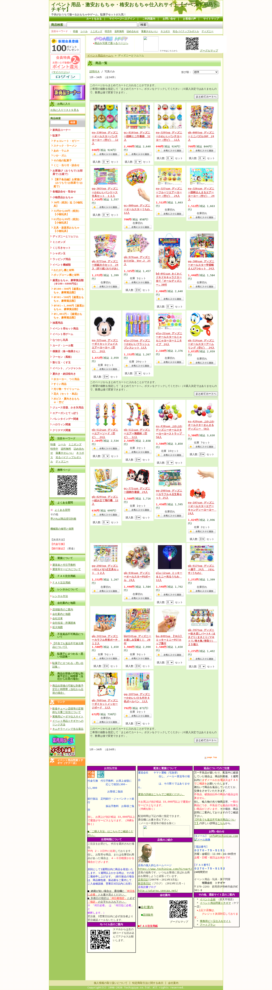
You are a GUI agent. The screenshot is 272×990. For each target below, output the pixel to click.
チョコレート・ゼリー (66, 140)
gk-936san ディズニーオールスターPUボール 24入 (137, 576)
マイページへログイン (122, 18)
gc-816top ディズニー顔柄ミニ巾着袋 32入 (137, 136)
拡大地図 (57, 627)
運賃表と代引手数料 (64, 564)
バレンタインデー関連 (65, 418)
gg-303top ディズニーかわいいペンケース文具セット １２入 (105, 192)
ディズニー (207, 31)
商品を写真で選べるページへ (111, 43)
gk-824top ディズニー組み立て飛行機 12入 (105, 500)
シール (84, 31)
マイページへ (60, 72)
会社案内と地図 (66, 602)
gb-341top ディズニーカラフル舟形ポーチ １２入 (106, 640)
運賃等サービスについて (66, 569)
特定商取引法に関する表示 (147, 982)
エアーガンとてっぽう (65, 413)
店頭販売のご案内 (62, 609)
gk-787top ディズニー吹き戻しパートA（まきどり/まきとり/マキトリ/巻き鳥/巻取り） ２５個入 (202, 637)
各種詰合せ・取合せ (64, 191)
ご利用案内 (148, 18)
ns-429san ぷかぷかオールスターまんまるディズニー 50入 (201, 425)
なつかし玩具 (60, 339)
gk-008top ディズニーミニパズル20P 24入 (201, 136)
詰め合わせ (133, 31)
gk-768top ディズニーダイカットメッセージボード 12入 (105, 704)
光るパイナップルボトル (186, 31)
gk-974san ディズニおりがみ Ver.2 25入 (137, 261)
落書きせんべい (149, 31)
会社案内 (147, 907)
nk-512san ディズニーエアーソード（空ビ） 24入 (105, 433)
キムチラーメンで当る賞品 (67, 728)
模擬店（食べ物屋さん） (67, 351)
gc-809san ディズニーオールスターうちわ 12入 (138, 209)
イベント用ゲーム (63, 334)
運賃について (65, 558)
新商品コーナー (62, 129)
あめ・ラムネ (61, 150)
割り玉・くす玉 (62, 362)
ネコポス (165, 31)
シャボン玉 (59, 253)
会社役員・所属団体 (64, 622)
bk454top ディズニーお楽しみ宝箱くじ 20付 (137, 640)
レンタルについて (67, 589)
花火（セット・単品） (66, 393)
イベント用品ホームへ (100, 55)
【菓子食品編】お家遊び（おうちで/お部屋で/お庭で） (68, 183)
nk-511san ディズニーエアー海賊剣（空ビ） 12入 (137, 433)
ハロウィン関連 (62, 424)
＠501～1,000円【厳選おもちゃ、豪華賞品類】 (69, 307)
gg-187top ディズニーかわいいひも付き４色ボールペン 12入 (137, 698)
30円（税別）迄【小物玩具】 (68, 204)
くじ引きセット (62, 247)
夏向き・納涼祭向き (64, 373)
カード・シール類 (63, 345)
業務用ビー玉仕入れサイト (215, 921)
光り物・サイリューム (66, 388)
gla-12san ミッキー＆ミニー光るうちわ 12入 (169, 576)
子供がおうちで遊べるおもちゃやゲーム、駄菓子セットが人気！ (88, 14)
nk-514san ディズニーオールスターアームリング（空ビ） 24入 (201, 344)
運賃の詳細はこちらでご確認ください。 (161, 794)
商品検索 (57, 24)
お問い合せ (169, 18)
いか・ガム (60, 155)
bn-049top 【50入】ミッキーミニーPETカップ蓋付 (169, 640)
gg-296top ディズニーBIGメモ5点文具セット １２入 (105, 569)
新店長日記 (144, 883)
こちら (221, 823)
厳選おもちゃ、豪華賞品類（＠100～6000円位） (68, 282)
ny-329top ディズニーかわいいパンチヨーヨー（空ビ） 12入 (169, 136)
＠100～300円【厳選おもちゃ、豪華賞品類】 (69, 290)
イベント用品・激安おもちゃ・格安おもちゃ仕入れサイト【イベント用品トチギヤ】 (134, 7)
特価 (75, 31)
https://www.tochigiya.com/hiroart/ (165, 868)
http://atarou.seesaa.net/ (158, 890)
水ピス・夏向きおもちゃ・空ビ (66, 400)
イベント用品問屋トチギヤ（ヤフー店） (70, 761)
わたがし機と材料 (64, 270)
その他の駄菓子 (63, 160)
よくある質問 (62, 509)
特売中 (108, 31)
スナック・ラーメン (65, 145)
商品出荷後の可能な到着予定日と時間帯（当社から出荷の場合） (70, 676)
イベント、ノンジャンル (67, 368)
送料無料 (119, 31)
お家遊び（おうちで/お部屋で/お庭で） (68, 172)
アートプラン (207, 924)
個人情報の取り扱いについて (110, 982)
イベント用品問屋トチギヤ (215, 902)
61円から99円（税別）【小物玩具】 (67, 221)
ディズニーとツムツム (65, 236)
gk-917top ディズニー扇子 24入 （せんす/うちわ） (201, 569)
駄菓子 (56, 135)
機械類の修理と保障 (62, 528)
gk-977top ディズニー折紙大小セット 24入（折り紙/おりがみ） (105, 265)
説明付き (94, 71)
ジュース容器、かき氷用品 (68, 407)
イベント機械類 (62, 264)
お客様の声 (189, 18)
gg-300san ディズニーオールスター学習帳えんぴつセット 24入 (201, 265)
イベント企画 (207, 899)
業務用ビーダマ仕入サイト (67, 716)
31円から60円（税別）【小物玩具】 (67, 212)
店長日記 (143, 879)
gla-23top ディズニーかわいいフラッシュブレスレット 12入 (137, 344)
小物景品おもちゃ (63, 197)
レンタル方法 (60, 596)
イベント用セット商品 (65, 328)
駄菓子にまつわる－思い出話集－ (70, 655)
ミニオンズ (96, 31)
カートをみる (94, 18)
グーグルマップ (209, 50)
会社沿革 (57, 618)
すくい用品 (60, 383)
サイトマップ (211, 18)
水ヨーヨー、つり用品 (66, 379)
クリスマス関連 (62, 430)
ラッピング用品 (62, 259)
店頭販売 (148, 914)
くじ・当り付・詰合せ (66, 165)
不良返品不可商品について (70, 635)
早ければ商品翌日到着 (63, 518)
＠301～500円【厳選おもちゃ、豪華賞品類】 (69, 299)
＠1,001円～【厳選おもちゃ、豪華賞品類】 (68, 315)
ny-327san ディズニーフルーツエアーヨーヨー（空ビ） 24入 (169, 192)
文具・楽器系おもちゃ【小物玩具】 (66, 229)
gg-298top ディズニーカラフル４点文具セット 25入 (169, 494)
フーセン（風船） (63, 356)
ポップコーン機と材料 (66, 274)
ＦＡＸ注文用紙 (66, 575)
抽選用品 (58, 322)
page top (212, 757)
